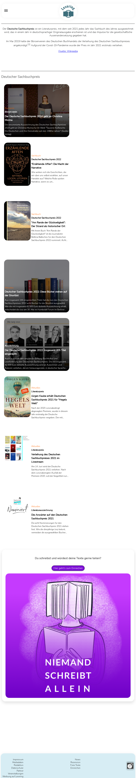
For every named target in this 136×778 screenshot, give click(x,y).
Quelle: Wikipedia (68, 51)
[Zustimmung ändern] (130, 765)
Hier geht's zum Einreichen (68, 568)
